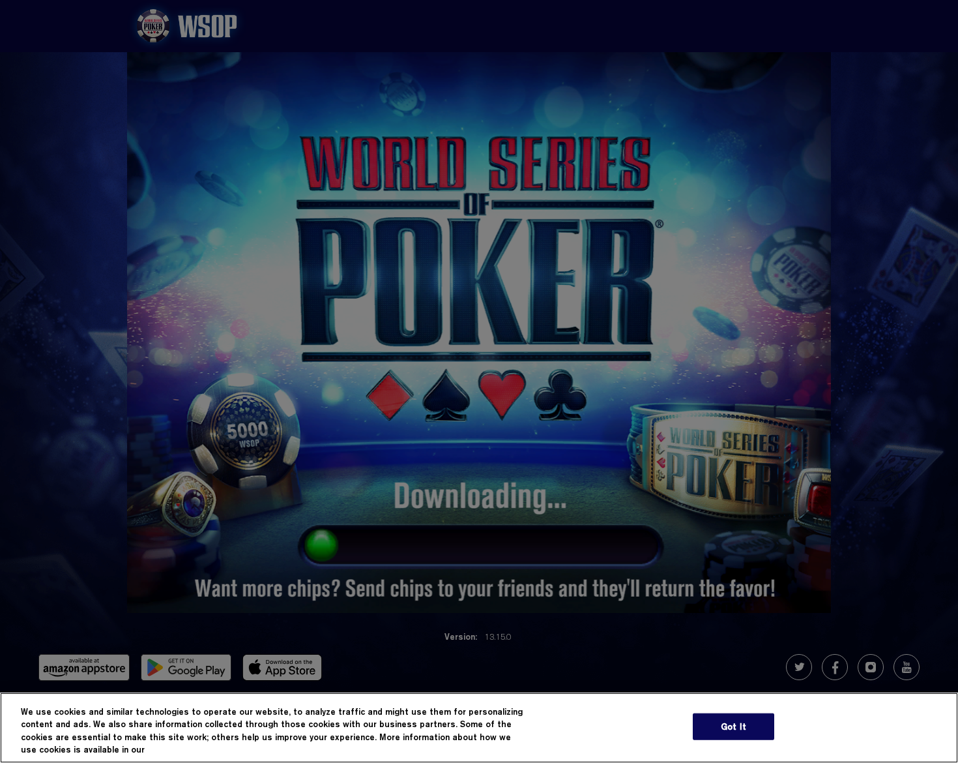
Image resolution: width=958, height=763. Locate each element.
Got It (733, 726)
